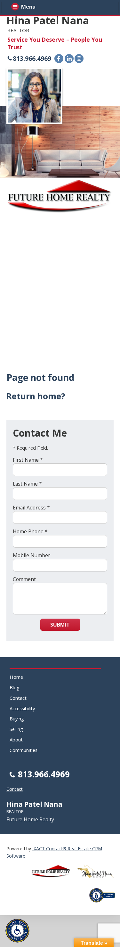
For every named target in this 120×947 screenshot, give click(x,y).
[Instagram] (79, 58)
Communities (23, 750)
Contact (18, 698)
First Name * (28, 459)
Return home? (35, 396)
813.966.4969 (32, 58)
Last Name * (27, 483)
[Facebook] (58, 58)
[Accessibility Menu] (17, 930)
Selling (16, 729)
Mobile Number (31, 555)
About (16, 739)
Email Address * (31, 507)
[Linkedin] (69, 58)
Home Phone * (30, 531)
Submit (60, 624)
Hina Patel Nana (47, 20)
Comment (24, 579)
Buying (17, 718)
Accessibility (22, 708)
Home (16, 677)
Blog (15, 687)
